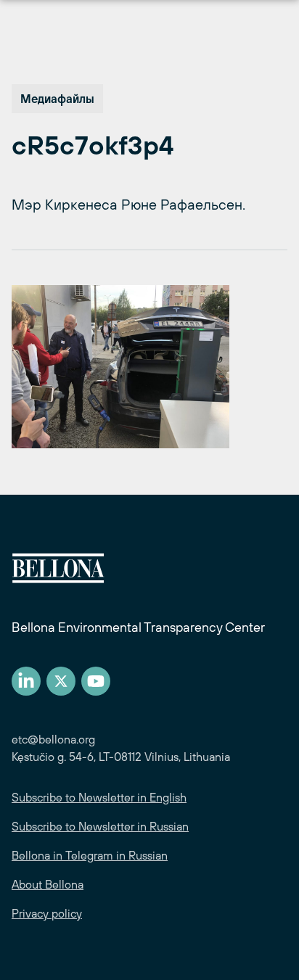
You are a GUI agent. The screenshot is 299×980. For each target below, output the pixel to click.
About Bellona (47, 884)
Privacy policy (47, 913)
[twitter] (60, 681)
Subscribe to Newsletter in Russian (100, 826)
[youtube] (95, 681)
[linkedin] (26, 681)
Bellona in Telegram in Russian (90, 855)
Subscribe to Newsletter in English (99, 797)
